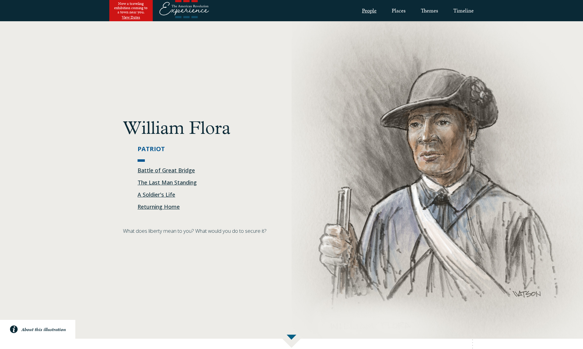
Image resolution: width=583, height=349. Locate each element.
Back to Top (571, 337)
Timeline (463, 10)
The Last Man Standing (167, 182)
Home (184, 10)
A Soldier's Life (156, 194)
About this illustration (43, 329)
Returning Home (159, 206)
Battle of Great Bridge (166, 170)
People (369, 10)
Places (399, 10)
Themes (429, 10)
